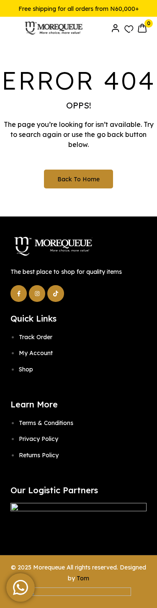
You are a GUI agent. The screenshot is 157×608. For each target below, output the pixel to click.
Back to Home (78, 179)
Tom (83, 578)
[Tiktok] (55, 293)
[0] (142, 28)
